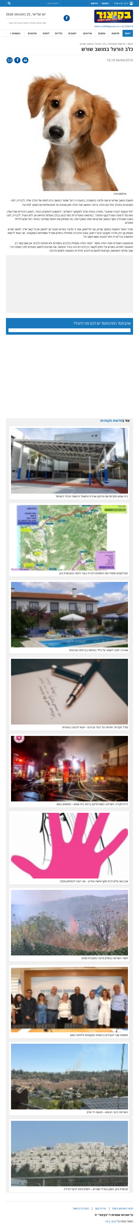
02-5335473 (127, 26)
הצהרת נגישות (81, 1208)
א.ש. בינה (110, 1221)
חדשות (115, 33)
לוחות (46, 33)
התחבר (105, 3)
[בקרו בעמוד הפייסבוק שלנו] (66, 18)
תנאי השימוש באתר (122, 1208)
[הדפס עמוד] (25, 60)
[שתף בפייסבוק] (17, 60)
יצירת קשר (100, 1208)
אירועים (87, 33)
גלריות (58, 33)
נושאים (16, 33)
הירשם (94, 3)
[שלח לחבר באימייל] (9, 60)
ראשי (128, 33)
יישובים (72, 33)
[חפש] (9, 3)
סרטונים (32, 33)
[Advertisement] (69, 284)
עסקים (101, 33)
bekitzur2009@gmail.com (107, 26)
